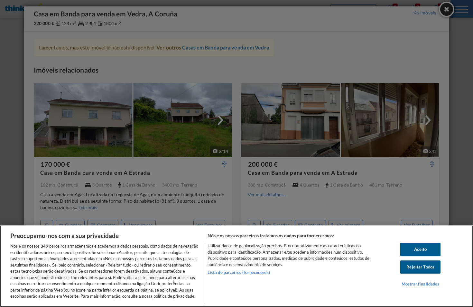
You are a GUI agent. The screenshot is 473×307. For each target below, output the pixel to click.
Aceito (420, 249)
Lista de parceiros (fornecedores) (239, 272)
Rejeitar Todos (420, 266)
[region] (236, 266)
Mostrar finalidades (420, 284)
